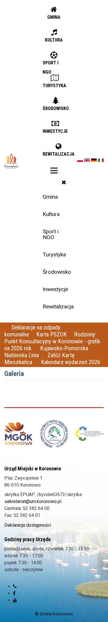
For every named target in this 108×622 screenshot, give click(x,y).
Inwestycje (55, 289)
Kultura (51, 214)
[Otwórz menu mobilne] (53, 169)
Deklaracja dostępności (27, 525)
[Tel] (15, 586)
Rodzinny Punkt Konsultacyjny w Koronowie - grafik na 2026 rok (52, 341)
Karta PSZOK (51, 334)
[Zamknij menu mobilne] (64, 182)
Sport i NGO (50, 234)
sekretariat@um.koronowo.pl (32, 501)
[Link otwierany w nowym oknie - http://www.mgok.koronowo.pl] (19, 433)
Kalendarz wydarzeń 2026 (70, 362)
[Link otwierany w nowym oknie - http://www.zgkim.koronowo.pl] (89, 434)
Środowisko (56, 272)
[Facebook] (14, 593)
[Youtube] (15, 600)
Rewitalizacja (56, 306)
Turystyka (54, 254)
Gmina (50, 196)
